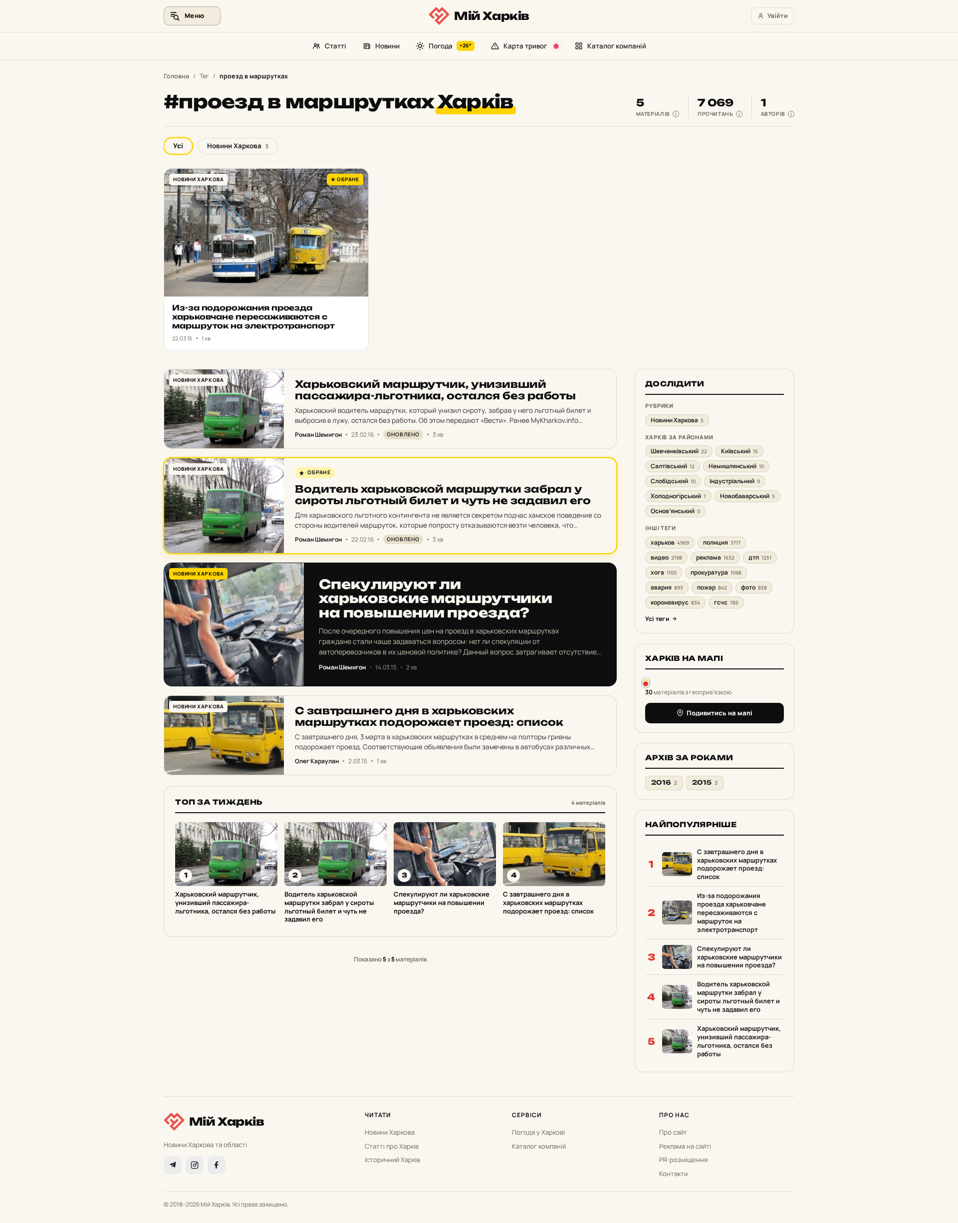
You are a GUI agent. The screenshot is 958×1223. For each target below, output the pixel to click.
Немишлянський (736, 466)
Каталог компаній (616, 45)
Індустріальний (735, 481)
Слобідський (673, 481)
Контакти (673, 1173)
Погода (450, 45)
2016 (664, 782)
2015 (705, 782)
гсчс (726, 602)
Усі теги (657, 618)
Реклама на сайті (685, 1146)
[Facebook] (217, 1165)
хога (664, 572)
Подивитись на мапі (719, 712)
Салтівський (673, 466)
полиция (721, 542)
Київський (739, 451)
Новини (387, 45)
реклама (715, 557)
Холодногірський (678, 496)
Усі (178, 145)
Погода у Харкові (538, 1132)
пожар (712, 587)
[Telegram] (173, 1165)
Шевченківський (679, 451)
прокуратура (716, 572)
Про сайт (673, 1132)
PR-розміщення (683, 1159)
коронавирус (675, 602)
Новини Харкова (237, 145)
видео (666, 557)
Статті (335, 45)
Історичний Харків (392, 1159)
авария (667, 587)
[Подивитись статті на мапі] (645, 681)
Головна (176, 76)
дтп (759, 557)
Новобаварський (747, 496)
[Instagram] (195, 1165)
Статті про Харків (392, 1146)
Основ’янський (675, 511)
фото (754, 587)
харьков (670, 542)
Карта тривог (525, 45)
